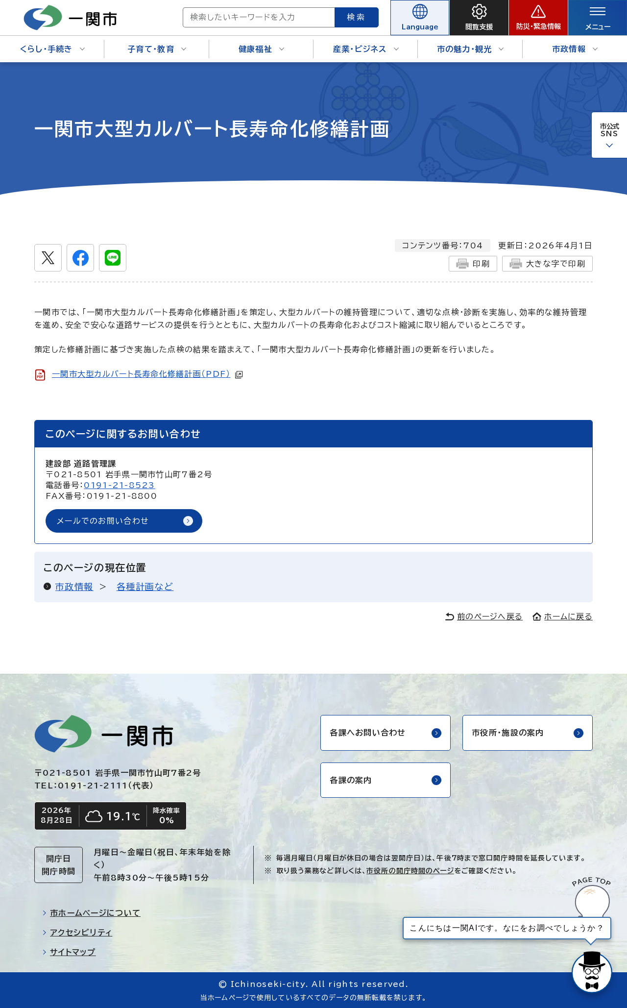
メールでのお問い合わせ (103, 521)
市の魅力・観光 (464, 49)
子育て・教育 (150, 49)
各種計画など (145, 586)
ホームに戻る (568, 616)
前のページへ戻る (490, 616)
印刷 (481, 264)
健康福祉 (255, 49)
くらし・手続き (46, 49)
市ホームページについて (95, 913)
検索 (356, 17)
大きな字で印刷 (555, 264)
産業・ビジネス (360, 49)
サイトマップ (73, 952)
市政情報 (569, 49)
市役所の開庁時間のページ (410, 870)
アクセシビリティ (81, 932)
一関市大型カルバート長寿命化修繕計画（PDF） (141, 374)
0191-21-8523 (119, 485)
